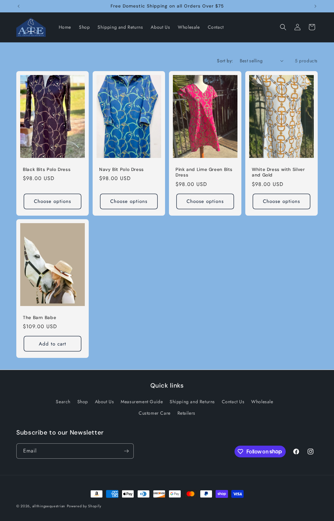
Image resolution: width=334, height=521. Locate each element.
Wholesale (262, 401)
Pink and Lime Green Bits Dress (204, 172)
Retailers (186, 413)
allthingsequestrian (48, 506)
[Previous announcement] (18, 6)
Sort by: (225, 60)
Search (63, 401)
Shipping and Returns (192, 401)
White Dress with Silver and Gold (278, 172)
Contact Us (233, 401)
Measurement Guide (142, 401)
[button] (283, 27)
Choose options (52, 201)
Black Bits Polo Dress (46, 169)
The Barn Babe (39, 317)
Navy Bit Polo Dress (121, 169)
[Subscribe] (126, 451)
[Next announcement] (315, 6)
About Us (104, 401)
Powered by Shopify (84, 506)
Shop (82, 401)
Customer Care (155, 413)
